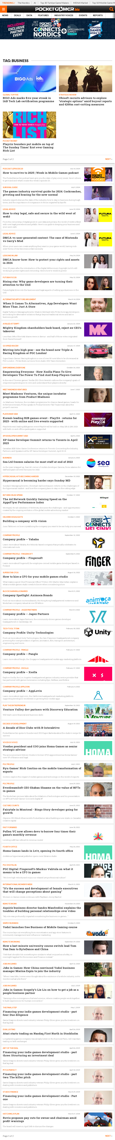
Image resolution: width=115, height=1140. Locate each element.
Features (43, 15)
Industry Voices (63, 15)
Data (29, 15)
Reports (98, 15)
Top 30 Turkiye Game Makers (54, 2)
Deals (17, 15)
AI (35, 2)
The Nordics (24, 2)
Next (108, 159)
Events (83, 15)
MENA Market (80, 2)
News (5, 15)
